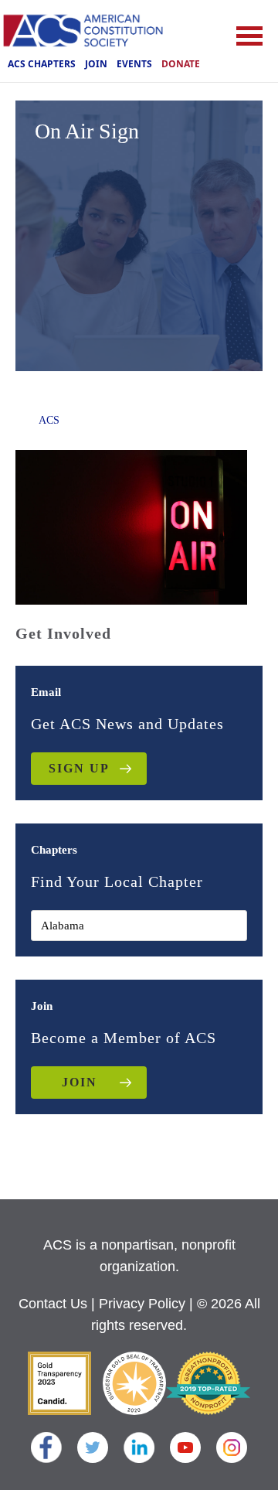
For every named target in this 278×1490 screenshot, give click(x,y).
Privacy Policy (142, 1303)
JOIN (79, 1082)
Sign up (79, 768)
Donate (180, 63)
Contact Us (53, 1303)
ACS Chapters (42, 63)
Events (134, 63)
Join (96, 63)
